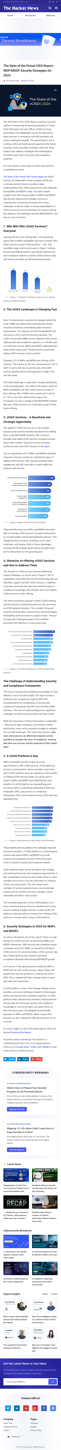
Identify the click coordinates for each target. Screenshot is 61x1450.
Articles (54, 1294)
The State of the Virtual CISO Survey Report (23, 176)
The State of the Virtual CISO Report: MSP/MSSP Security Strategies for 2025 (28, 70)
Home (10, 15)
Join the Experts (16, 1150)
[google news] (53, 1408)
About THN (7, 1423)
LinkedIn (45, 1047)
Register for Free (17, 1109)
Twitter (33, 1047)
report (47, 446)
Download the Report (21, 1032)
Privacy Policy (36, 1430)
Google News (22, 1047)
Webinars (50, 15)
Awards (33, 1427)
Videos (45, 1294)
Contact (6, 1430)
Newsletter (30, 15)
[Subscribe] (52, 1382)
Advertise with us (10, 1427)
